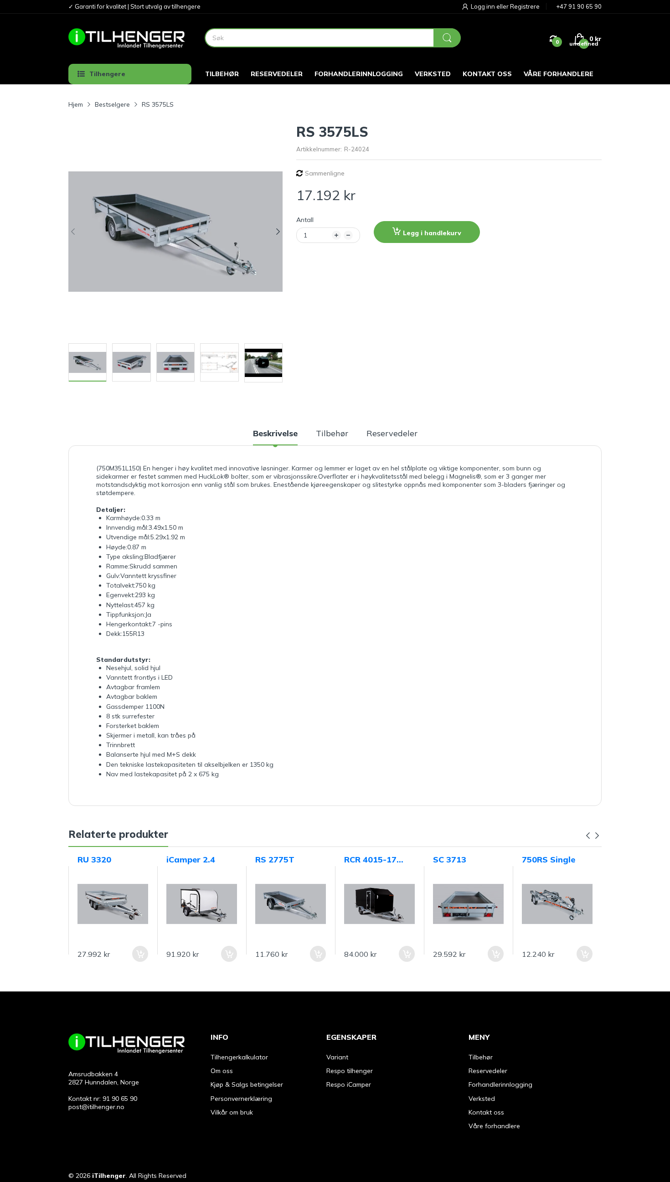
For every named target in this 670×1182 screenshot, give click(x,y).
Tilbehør (481, 1057)
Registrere (525, 6)
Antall (305, 220)
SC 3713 (449, 859)
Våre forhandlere (494, 1126)
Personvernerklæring (241, 1098)
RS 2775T (274, 859)
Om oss (222, 1071)
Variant (337, 1057)
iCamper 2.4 (190, 859)
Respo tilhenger (349, 1071)
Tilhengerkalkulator (239, 1057)
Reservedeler (488, 1071)
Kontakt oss (486, 1112)
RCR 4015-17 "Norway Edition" (370, 859)
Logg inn (483, 6)
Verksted (482, 1098)
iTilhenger (109, 1176)
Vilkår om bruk (232, 1112)
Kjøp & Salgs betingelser (247, 1084)
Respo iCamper (348, 1084)
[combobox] (332, 37)
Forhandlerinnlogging (500, 1084)
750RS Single (548, 859)
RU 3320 (94, 859)
